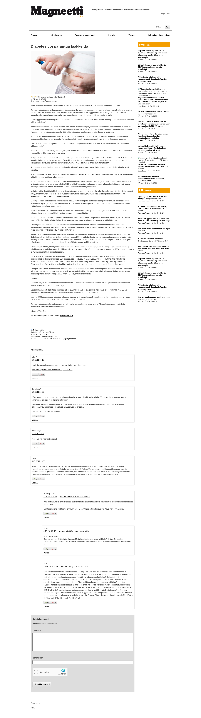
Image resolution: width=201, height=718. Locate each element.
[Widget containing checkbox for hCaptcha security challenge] (50, 672)
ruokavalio (53, 339)
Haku (33, 708)
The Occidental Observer (146, 241)
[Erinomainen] (37, 97)
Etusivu (34, 35)
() (36, 374)
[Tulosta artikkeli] (32, 330)
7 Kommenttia (52, 101)
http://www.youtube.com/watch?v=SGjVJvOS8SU (52, 370)
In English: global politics (159, 35)
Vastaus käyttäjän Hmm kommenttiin (75, 497)
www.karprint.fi (66, 316)
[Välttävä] (33, 97)
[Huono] (31, 97)
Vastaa (35, 378)
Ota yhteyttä (35, 703)
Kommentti (37, 631)
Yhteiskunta (56, 35)
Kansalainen (142, 106)
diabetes (44, 339)
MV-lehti (141, 59)
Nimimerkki (37, 658)
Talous (131, 35)
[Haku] (167, 27)
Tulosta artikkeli (39, 330)
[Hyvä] (35, 97)
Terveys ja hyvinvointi (84, 35)
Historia (111, 35)
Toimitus (35, 99)
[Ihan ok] (34, 97)
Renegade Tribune (144, 201)
